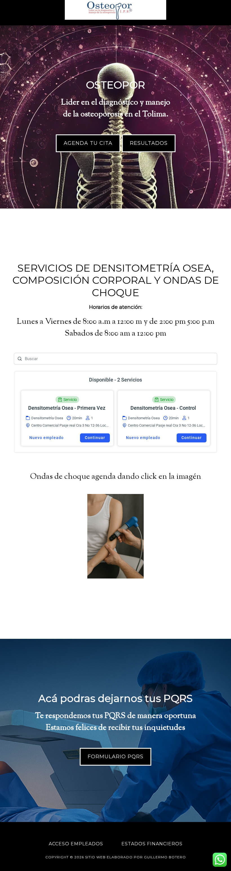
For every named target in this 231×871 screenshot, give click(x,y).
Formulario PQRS (115, 756)
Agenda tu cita (88, 143)
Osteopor (115, 10)
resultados (149, 143)
